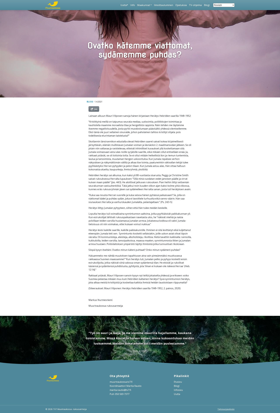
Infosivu (178, 390)
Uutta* (124, 5)
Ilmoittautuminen (163, 5)
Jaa (95, 109)
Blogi (207, 5)
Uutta (177, 394)
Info (132, 5)
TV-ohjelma (195, 5)
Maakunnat (143, 5)
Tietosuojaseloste (226, 409)
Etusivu (178, 381)
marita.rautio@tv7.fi (120, 390)
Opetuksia (181, 5)
